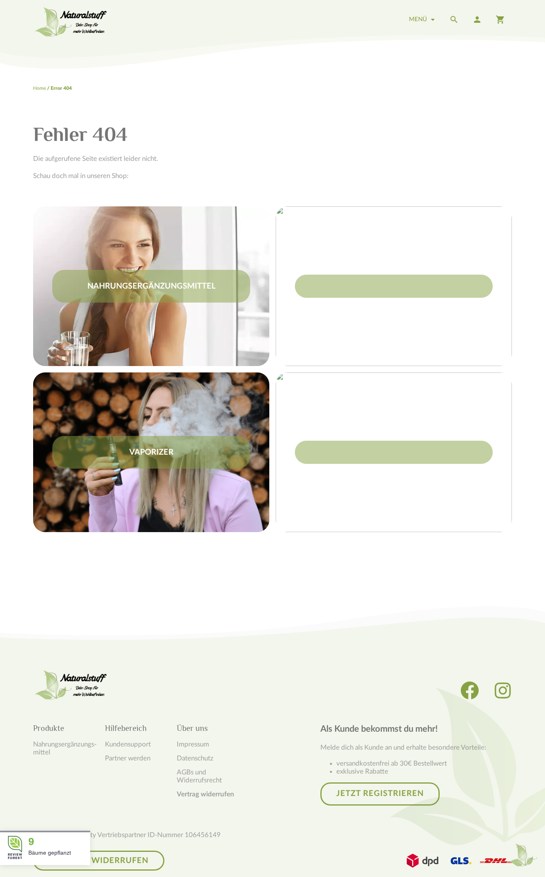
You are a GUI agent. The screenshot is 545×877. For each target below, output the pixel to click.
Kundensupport (128, 744)
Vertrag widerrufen (205, 794)
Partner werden (127, 758)
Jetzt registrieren (380, 794)
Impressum (193, 744)
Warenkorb (500, 19)
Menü (418, 19)
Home (39, 88)
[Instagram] (503, 690)
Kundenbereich (477, 19)
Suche (454, 19)
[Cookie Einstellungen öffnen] (523, 855)
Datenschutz (195, 758)
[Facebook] (469, 690)
